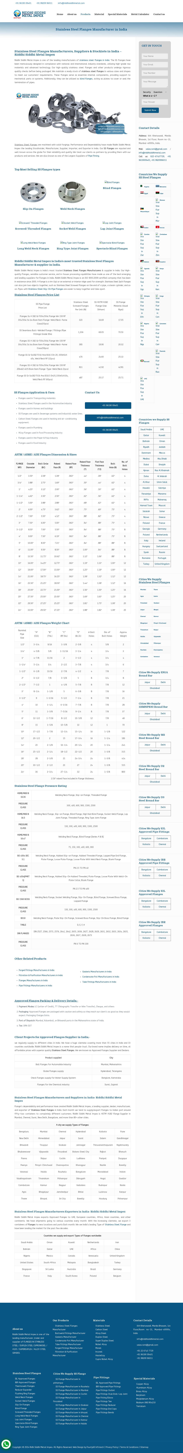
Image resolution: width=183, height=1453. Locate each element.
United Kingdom (162, 564)
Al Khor (146, 482)
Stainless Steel (103, 1326)
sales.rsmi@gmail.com (156, 149)
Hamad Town (146, 505)
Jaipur (147, 682)
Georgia (146, 529)
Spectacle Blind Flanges (112, 248)
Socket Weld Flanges (72, 228)
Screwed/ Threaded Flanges (33, 228)
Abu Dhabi (162, 459)
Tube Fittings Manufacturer (68, 1344)
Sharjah (162, 464)
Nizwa (146, 517)
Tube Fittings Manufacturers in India (99, 982)
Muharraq (162, 499)
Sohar (162, 511)
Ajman (146, 470)
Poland (146, 535)
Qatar (146, 435)
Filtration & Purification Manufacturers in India (41, 975)
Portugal (162, 558)
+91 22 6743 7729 (145, 1351)
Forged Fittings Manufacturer (69, 1348)
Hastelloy (100, 1355)
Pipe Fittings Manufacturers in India (35, 985)
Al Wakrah (162, 476)
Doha (146, 476)
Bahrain (146, 441)
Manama (162, 494)
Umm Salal (162, 482)
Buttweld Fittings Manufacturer (70, 1333)
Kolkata (146, 844)
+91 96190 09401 (23, 3)
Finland (146, 523)
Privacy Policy (112, 1447)
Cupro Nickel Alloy (104, 1359)
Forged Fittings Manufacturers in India (36, 970)
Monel (98, 1348)
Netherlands (162, 535)
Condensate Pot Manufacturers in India (100, 977)
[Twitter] (160, 3)
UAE (162, 429)
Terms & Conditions (129, 1447)
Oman (162, 441)
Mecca (162, 453)
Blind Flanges (112, 188)
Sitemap (144, 1447)
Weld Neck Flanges (72, 209)
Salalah (146, 511)
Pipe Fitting (93, 156)
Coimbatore (162, 838)
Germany (162, 529)
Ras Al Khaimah (162, 470)
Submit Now (150, 110)
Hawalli (146, 488)
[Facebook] (155, 3)
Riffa (146, 499)
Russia (162, 552)
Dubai (146, 464)
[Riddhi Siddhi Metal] (29, 14)
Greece (162, 517)
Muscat (162, 505)
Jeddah (162, 447)
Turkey (146, 564)
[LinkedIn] (164, 3)
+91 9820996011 (159, 160)
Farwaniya (146, 494)
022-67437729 (157, 156)
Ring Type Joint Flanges (72, 248)
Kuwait (162, 435)
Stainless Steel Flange (116, 1224)
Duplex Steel (102, 1337)
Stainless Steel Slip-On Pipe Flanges (45, 289)
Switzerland (162, 546)
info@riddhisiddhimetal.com (71, 3)
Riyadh (146, 447)
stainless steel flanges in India (94, 60)
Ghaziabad (155, 688)
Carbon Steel (102, 1329)
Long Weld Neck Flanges (33, 248)
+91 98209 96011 (44, 3)
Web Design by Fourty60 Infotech (88, 1447)
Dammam (146, 453)
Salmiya (162, 488)
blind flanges (86, 79)
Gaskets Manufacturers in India (97, 971)
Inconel (99, 1352)
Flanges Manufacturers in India (33, 980)
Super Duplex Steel (105, 1340)
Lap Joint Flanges (112, 228)
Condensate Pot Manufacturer (69, 1340)
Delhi (163, 682)
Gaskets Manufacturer (65, 1337)
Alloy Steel (101, 1333)
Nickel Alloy (101, 1344)
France (162, 523)
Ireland (162, 540)
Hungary (146, 546)
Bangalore (146, 838)
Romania (146, 558)
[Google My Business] (169, 3)
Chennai (162, 844)
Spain (146, 552)
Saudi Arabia (146, 429)
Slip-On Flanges (33, 209)
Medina (146, 459)
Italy (146, 540)
